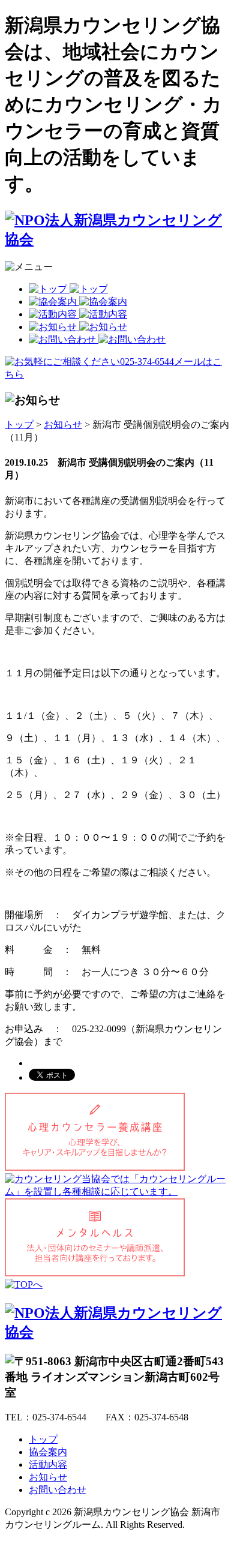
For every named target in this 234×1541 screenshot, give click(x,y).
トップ (19, 424)
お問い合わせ (57, 1490)
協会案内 (48, 1452)
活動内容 (48, 1464)
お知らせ (63, 424)
